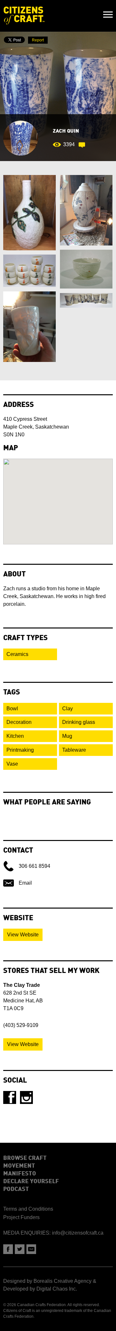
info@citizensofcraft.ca (77, 1233)
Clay (67, 708)
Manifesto (19, 1174)
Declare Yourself (31, 1181)
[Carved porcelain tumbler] (29, 326)
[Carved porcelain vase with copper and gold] (29, 212)
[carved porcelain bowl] (86, 269)
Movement (19, 1166)
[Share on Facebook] (8, 1249)
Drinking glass (78, 722)
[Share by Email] (31, 1249)
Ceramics (17, 654)
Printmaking (20, 750)
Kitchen (15, 736)
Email (25, 883)
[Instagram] (26, 1097)
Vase (12, 764)
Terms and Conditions (28, 1209)
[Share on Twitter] (19, 1249)
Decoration (19, 722)
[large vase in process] (86, 210)
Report (38, 40)
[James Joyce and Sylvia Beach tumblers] (29, 271)
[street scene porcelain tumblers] (86, 300)
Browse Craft (25, 1158)
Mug (67, 736)
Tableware (74, 750)
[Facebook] (9, 1097)
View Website (23, 934)
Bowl (12, 708)
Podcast (16, 1189)
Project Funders (21, 1217)
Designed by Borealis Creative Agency (47, 1281)
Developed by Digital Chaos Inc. (40, 1289)
